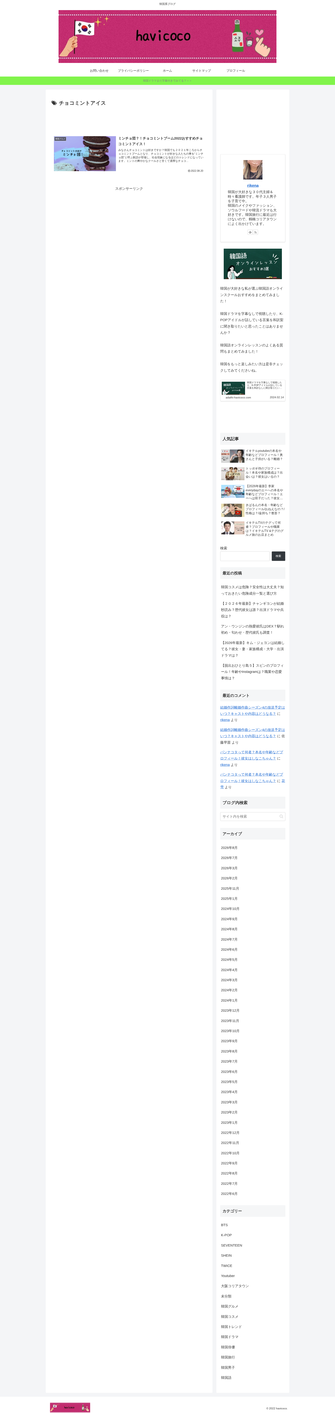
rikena (253, 185)
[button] (281, 816)
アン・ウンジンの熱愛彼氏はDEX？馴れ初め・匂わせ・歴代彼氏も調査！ (252, 629)
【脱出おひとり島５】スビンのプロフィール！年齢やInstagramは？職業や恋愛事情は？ (252, 672)
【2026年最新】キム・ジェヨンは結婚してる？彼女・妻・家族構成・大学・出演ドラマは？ (253, 649)
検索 (223, 548)
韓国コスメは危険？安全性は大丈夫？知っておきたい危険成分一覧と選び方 (252, 590)
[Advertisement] (129, 118)
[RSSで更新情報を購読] (255, 232)
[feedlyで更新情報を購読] (250, 232)
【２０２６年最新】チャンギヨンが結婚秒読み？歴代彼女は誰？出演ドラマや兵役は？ (252, 610)
